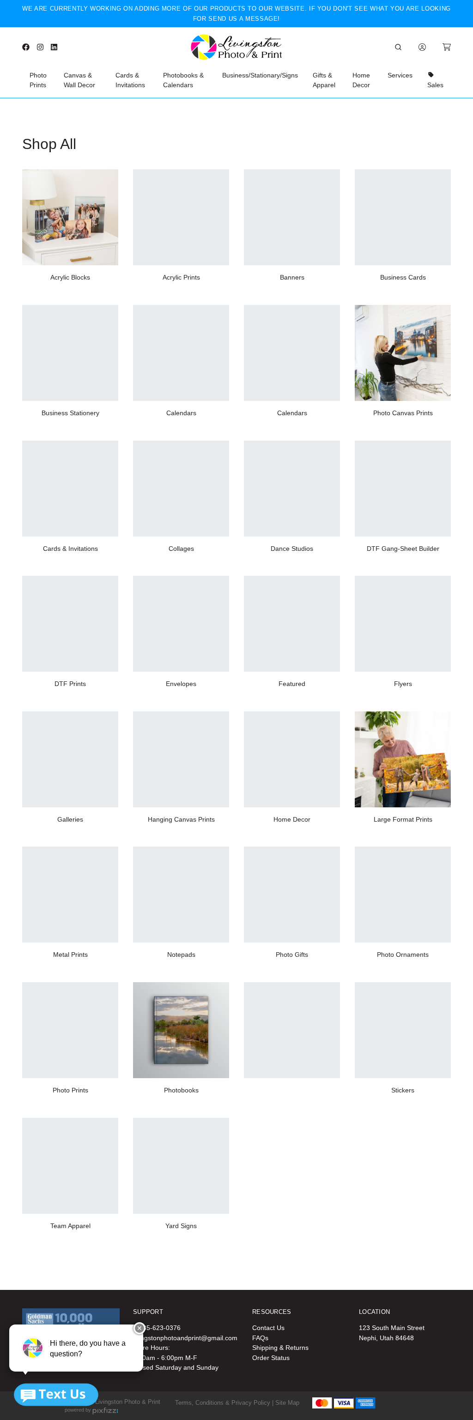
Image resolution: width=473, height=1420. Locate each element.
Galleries (70, 819)
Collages (181, 548)
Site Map (287, 1402)
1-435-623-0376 (157, 1327)
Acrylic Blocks (70, 277)
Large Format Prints (403, 819)
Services (400, 75)
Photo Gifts (292, 954)
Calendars (181, 413)
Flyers (403, 683)
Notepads (181, 954)
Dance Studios (292, 548)
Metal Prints (70, 954)
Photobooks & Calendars (183, 80)
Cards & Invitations (130, 80)
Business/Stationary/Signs (260, 75)
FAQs (260, 1338)
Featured (292, 683)
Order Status (271, 1357)
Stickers (402, 1090)
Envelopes (181, 683)
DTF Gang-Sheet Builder (403, 548)
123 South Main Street (391, 1327)
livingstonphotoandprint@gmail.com (185, 1338)
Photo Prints (38, 80)
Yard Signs (181, 1225)
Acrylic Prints (181, 277)
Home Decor (361, 80)
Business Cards (403, 277)
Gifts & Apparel (324, 80)
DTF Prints (70, 683)
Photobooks (181, 1090)
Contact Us (268, 1327)
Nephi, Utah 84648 (386, 1338)
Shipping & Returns (280, 1347)
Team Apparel (70, 1225)
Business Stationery (70, 413)
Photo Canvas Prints (403, 413)
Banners (292, 277)
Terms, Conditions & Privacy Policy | (224, 1402)
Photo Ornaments (403, 954)
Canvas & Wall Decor (79, 80)
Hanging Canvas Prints (181, 819)
